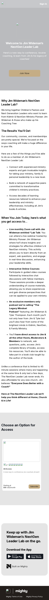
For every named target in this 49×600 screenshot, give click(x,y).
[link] (21, 465)
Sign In (43, 4)
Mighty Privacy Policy (34, 597)
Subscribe (34, 486)
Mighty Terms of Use (14, 597)
